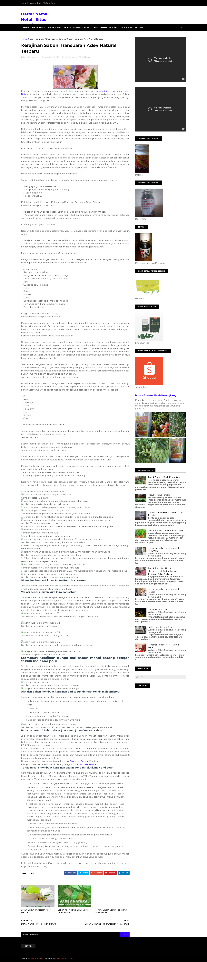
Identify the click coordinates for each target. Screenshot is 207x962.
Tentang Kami (49, 3)
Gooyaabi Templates (64, 958)
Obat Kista (38, 27)
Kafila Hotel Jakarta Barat (160, 627)
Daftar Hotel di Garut (158, 609)
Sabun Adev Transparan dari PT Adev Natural (73, 911)
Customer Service (79, 761)
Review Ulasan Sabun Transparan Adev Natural (111, 911)
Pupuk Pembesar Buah (76, 27)
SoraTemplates (37, 958)
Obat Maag (54, 27)
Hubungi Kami (35, 3)
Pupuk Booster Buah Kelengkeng (155, 395)
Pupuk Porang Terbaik (159, 495)
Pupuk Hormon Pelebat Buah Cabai (165, 530)
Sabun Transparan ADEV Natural (42, 39)
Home (23, 3)
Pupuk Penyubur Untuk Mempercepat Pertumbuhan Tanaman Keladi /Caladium (162, 571)
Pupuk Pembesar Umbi (105, 27)
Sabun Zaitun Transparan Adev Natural (36, 911)
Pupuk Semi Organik (132, 27)
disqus (125, 934)
